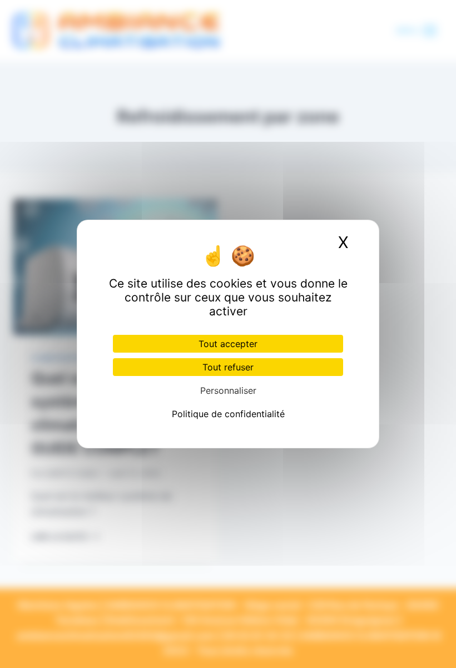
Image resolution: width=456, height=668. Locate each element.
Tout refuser (228, 367)
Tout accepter (228, 343)
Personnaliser (228, 390)
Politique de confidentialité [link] (228, 413)
